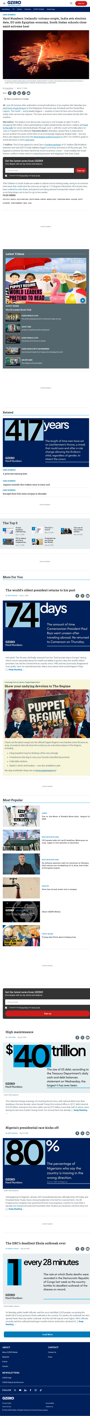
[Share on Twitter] (14, 93)
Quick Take (26, 327)
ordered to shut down (18, 189)
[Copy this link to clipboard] (24, 93)
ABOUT (6, 1347)
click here (29, 140)
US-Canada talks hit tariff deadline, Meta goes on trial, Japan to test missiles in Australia (65, 841)
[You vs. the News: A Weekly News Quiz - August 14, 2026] (21, 816)
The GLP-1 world (49, 529)
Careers (5, 1366)
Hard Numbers (9, 15)
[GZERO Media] (39, 3)
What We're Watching (50, 837)
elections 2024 (22, 199)
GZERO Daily (6, 1378)
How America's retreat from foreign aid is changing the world (42, 352)
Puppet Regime (12, 306)
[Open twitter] (15, 1390)
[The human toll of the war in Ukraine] (13, 339)
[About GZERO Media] (21, 911)
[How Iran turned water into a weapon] (21, 887)
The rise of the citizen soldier (78, 530)
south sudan (34, 199)
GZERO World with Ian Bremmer (35, 349)
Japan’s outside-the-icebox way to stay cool (26, 484)
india (25, 203)
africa (13, 199)
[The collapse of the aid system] (13, 361)
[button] (81, 3)
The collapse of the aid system (32, 363)
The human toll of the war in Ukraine (34, 341)
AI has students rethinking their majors (21, 531)
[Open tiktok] (40, 1390)
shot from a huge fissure (14, 108)
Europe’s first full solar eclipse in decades (25, 493)
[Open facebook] (30, 1390)
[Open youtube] (20, 1390)
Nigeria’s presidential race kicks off (32, 1128)
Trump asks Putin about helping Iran (59, 937)
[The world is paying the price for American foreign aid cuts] (13, 317)
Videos (19, 9)
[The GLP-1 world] (37, 530)
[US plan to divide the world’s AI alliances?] (13, 328)
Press (50, 1357)
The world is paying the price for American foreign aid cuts (41, 319)
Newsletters (6, 9)
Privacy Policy (23, 175)
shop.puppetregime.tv (45, 770)
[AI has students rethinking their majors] (8, 531)
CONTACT (53, 1347)
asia (30, 203)
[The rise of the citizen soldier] (66, 531)
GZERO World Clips (30, 316)
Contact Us (52, 1352)
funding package (53, 144)
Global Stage (51, 9)
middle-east (51, 199)
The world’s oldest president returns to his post (40, 590)
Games (44, 813)
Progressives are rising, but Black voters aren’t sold (50, 542)
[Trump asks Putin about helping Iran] (21, 935)
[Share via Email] (28, 93)
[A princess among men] (46, 442)
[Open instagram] (35, 1390)
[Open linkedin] (25, 1390)
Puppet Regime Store (32, 682)
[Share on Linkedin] (19, 93)
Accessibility (50, 1403)
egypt (80, 199)
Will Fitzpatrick (13, 595)
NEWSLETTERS (10, 1372)
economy (6, 203)
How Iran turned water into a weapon (59, 889)
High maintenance (19, 1032)
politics (6, 199)
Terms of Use (35, 175)
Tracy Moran (9, 88)
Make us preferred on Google (18, 99)
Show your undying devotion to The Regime (38, 686)
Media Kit (5, 1357)
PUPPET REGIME (39, 9)
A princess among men (15, 473)
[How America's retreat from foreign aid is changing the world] (13, 350)
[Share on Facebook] (10, 93)
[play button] (46, 281)
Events (4, 1362)
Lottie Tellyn (12, 1037)
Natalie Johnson (13, 1248)
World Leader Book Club (18, 309)
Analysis (45, 886)
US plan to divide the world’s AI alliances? (36, 330)
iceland (74, 199)
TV (13, 9)
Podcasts (28, 9)
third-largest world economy (47, 137)
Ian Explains (27, 360)
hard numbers (16, 203)
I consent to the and (24, 175)
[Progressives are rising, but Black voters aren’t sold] (37, 541)
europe (43, 199)
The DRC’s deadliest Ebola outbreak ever (36, 1243)
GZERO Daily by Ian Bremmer (13, 1382)
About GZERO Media (51, 911)
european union (63, 199)
